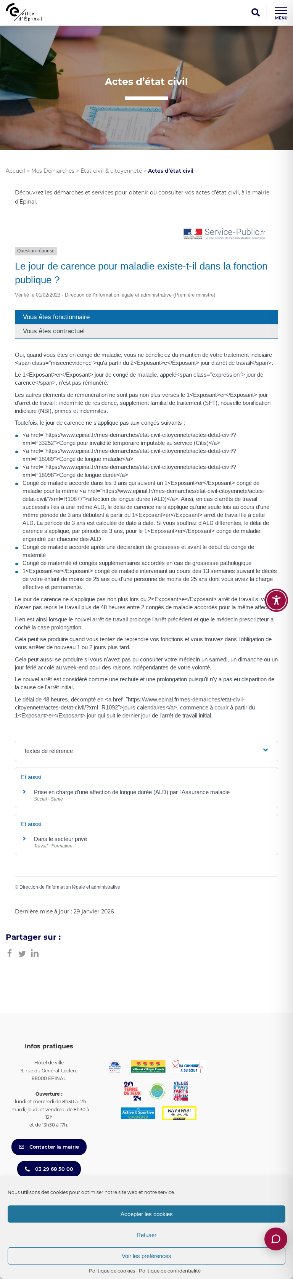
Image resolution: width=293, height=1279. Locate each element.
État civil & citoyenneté (111, 170)
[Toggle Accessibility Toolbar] (276, 600)
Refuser (146, 1235)
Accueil (15, 170)
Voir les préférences (146, 1256)
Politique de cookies (112, 1271)
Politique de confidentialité (170, 1271)
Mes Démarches (52, 170)
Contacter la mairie (53, 1147)
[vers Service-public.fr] (224, 234)
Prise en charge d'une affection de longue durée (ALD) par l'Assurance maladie (132, 792)
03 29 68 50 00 (53, 1169)
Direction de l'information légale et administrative (69, 887)
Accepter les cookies (147, 1214)
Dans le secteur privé (60, 839)
